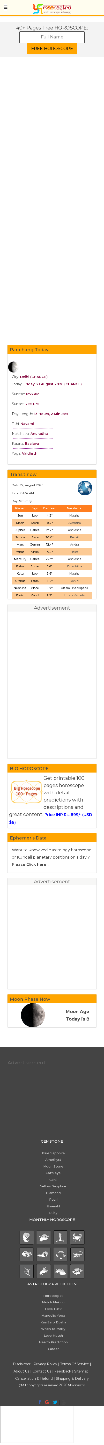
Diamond (53, 1193)
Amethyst (53, 1159)
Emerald (53, 1206)
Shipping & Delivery (72, 1378)
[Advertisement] (52, 135)
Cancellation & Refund (34, 1378)
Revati (74, 537)
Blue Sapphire (53, 1153)
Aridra (74, 544)
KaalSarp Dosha (53, 1322)
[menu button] (5, 7)
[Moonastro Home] (52, 6)
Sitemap (81, 1371)
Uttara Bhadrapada (74, 588)
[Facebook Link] (39, 1402)
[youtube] (63, 1402)
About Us (21, 1371)
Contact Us (41, 1371)
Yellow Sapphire (53, 1186)
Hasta (75, 552)
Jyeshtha (74, 523)
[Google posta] (47, 1402)
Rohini (74, 581)
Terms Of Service (74, 1364)
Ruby (53, 1213)
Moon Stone (53, 1166)
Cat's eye (53, 1173)
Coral (53, 1180)
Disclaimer (21, 1364)
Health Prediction (53, 1342)
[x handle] (55, 1402)
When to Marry (53, 1329)
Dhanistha (74, 566)
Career (53, 1349)
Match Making (53, 1302)
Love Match (53, 1335)
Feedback (62, 1371)
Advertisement (26, 1063)
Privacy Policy (45, 1364)
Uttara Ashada (74, 595)
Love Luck (53, 1309)
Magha (74, 515)
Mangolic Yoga (53, 1315)
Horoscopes (53, 1296)
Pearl (53, 1199)
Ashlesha (74, 530)
